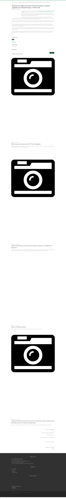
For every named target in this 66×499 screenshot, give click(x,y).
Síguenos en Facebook (49, 441)
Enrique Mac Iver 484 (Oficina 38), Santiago (17, 486)
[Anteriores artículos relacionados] (51, 53)
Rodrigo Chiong (16, 493)
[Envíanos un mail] (16, 0)
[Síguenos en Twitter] (14, 495)
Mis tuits (53, 449)
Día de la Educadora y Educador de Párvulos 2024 (17, 458)
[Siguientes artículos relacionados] (53, 53)
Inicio (12, 2)
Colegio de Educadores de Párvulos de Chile (19, 492)
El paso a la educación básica (18, 327)
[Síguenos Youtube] (15, 0)
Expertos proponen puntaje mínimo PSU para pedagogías (26, 144)
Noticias (15, 2)
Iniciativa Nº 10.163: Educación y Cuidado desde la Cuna (18, 462)
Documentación (13, 471)
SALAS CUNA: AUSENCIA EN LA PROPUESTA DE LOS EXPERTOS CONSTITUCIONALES (22, 463)
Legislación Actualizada (14, 472)
